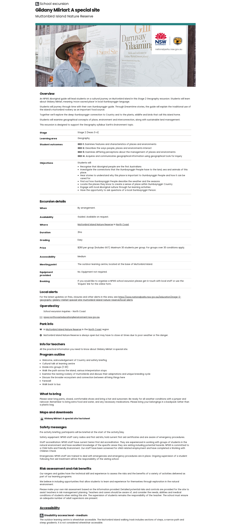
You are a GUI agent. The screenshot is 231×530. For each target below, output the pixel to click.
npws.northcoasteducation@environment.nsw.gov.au (72, 317)
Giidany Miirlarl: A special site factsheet (67, 418)
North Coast (122, 224)
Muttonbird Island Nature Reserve (95, 224)
